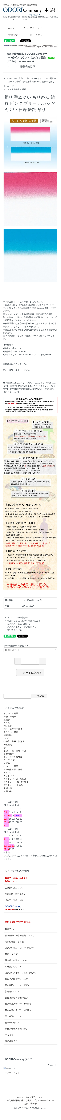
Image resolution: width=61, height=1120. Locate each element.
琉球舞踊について (13, 966)
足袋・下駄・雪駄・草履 (15, 751)
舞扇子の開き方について (16, 979)
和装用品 (15, 89)
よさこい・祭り (11, 732)
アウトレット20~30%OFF (16, 779)
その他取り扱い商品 (13, 769)
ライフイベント (11, 760)
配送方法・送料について (16, 894)
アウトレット (10, 775)
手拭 (24, 89)
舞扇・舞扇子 (10, 716)
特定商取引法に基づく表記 (19, 1100)
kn (13, 86)
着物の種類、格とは (14, 941)
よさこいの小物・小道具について (20, 973)
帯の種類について (13, 1016)
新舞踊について (12, 991)
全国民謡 (8, 788)
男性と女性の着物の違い (16, 998)
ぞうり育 (9, 1035)
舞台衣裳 (8, 726)
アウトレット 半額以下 (14, 785)
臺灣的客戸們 (11, 1041)
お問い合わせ (14, 35)
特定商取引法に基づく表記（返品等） (24, 620)
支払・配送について (33, 28)
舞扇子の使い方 (12, 1022)
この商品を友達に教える (18, 624)
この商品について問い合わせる (21, 627)
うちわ (7, 723)
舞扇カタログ (11, 954)
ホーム (11, 28)
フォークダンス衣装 (13, 757)
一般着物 (8, 744)
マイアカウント (12, 1073)
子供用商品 (9, 754)
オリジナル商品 (11, 713)
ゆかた (7, 738)
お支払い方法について (15, 887)
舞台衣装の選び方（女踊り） (18, 1004)
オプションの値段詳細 (17, 617)
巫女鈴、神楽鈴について (16, 960)
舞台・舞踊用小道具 (13, 729)
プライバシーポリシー (44, 1100)
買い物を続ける (14, 630)
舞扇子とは (10, 929)
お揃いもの (9, 791)
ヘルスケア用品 (11, 766)
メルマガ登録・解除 (14, 900)
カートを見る (36, 35)
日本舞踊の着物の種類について (19, 935)
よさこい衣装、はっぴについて (19, 948)
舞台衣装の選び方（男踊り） (18, 1010)
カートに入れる (32, 672)
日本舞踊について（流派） (17, 985)
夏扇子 (7, 719)
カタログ (8, 772)
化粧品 (7, 763)
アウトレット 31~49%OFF (16, 782)
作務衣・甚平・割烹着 (14, 741)
